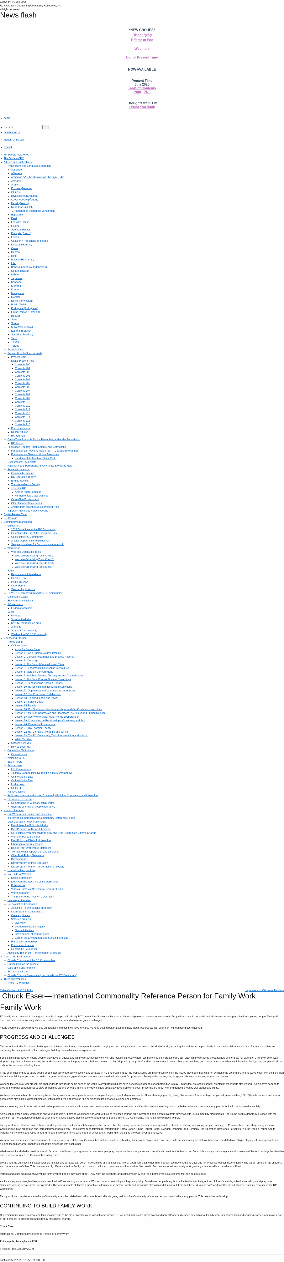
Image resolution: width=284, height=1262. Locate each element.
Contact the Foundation (24, 949)
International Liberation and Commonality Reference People (41, 817)
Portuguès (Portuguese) (24, 308)
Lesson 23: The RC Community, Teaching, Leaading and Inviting (51, 735)
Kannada (16, 282)
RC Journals (18, 435)
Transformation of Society (25, 484)
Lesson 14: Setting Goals (29, 701)
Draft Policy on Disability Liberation (31, 840)
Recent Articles (19, 432)
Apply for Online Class (27, 649)
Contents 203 (22, 375)
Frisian (15, 237)
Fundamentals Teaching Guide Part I (35, 458)
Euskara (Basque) (21, 188)
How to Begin (15, 641)
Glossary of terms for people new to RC (33, 806)
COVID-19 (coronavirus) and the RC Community (34, 593)
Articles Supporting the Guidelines (30, 540)
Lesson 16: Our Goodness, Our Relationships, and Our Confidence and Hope (58, 709)
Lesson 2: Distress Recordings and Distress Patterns (44, 656)
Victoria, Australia (21, 619)
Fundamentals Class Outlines (31, 495)
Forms (11, 570)
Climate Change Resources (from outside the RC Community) (42, 975)
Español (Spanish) (21, 330)
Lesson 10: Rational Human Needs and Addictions (43, 686)
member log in (12, 132)
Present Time (18, 357)
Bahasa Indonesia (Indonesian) (29, 267)
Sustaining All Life (17, 971)
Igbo (13, 263)
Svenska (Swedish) (22, 334)
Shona (15, 323)
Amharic (16, 180)
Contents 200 (22, 364)
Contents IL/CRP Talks (20, 990)
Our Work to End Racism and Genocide (29, 814)
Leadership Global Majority (30, 926)
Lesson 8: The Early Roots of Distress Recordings (43, 679)
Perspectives (14, 765)
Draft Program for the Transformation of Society (37, 866)
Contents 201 (22, 368)
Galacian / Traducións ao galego (29, 240)
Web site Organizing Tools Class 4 (34, 566)
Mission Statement (21, 877)
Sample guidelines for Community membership (37, 544)
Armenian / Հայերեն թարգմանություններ (37, 177)
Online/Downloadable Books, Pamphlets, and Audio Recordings (43, 439)
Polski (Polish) (19, 304)
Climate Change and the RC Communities (31, 960)
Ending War (18, 784)
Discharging (142, 35)
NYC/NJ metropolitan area (26, 623)
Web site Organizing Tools (26, 551)
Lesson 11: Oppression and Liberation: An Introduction (45, 690)
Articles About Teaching (28, 491)
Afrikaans (16, 173)
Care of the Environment (25, 499)
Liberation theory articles (21, 870)
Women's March (20, 892)
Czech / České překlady (24, 199)
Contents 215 (22, 420)
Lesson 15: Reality (25, 705)
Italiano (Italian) (20, 270)
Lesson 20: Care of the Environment (35, 724)
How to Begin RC (21, 746)
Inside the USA (19, 581)
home (7, 118)
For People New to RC (16, 154)
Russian (16, 315)
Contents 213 (22, 413)
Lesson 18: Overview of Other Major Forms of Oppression (47, 716)
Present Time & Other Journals (24, 353)
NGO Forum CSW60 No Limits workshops (34, 881)
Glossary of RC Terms (19, 799)
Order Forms (18, 585)
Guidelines (13, 525)
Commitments (19, 754)
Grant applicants (20, 915)
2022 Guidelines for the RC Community (33, 529)
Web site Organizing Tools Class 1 (34, 555)
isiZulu (15, 274)
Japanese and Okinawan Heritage (264, 990)
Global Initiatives (24, 930)
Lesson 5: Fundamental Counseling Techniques (42, 668)
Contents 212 (22, 409)
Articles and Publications (18, 162)
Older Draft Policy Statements (27, 855)
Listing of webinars (21, 608)
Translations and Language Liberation (29, 165)
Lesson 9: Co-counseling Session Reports (39, 683)
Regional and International (26, 574)
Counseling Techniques (20, 750)
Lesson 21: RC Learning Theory (33, 728)
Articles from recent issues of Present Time (35, 506)
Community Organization (18, 521)
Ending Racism (19, 480)
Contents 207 (22, 390)
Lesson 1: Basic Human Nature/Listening (38, 653)
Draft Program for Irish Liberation (29, 862)
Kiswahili (16, 285)
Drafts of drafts (19, 859)
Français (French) (21, 233)
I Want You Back (142, 107)
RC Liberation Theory (23, 476)
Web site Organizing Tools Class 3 (34, 563)
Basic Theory (14, 761)
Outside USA (18, 578)
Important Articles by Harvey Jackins (27, 510)
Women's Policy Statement (26, 836)
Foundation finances (22, 945)
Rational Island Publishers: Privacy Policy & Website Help (39, 465)
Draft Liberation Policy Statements (26, 821)
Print (137, 92)
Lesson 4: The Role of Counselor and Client (39, 664)
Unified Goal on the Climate (23, 964)
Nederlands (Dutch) (22, 207)
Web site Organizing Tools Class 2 (34, 559)
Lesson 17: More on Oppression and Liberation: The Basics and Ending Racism (60, 713)
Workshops (13, 548)
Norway (15, 615)
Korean (15, 289)
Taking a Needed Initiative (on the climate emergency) (41, 773)
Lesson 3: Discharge (26, 660)
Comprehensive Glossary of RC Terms (32, 803)
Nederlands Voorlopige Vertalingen (35, 210)
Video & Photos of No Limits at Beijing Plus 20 (37, 889)
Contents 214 (22, 417)
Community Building (22, 473)
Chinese (16, 192)
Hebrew (15, 252)
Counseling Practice (15, 638)
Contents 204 (22, 379)
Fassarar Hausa (20, 222)
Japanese (16, 278)
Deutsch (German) (21, 244)
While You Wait (23, 739)
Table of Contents (142, 88)
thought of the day (14, 139)
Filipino (15, 225)
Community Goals (17, 596)
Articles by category (18, 469)
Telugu (15, 342)
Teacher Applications (23, 589)
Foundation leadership (24, 941)
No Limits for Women (19, 874)
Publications (18, 885)
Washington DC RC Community (29, 634)
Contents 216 (22, 424)
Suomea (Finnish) (21, 229)
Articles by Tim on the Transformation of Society (34, 952)
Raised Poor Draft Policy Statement (31, 847)
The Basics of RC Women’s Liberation (32, 896)
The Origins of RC (14, 158)
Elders (3, 990)
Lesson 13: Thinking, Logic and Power (36, 698)
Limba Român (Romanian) (26, 312)
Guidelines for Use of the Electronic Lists (34, 533)
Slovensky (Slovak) (22, 327)
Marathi (15, 297)
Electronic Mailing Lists (20, 600)
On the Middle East (22, 776)
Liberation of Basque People (27, 844)
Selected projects (21, 919)
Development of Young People (32, 934)
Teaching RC (18, 488)
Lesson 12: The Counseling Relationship (38, 694)
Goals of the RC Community (27, 536)
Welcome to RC (16, 758)
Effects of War (142, 40)
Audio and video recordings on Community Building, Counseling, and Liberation (52, 795)
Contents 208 (22, 394)
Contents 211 (22, 405)
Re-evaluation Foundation (22, 904)
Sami (14, 319)
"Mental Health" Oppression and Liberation (35, 851)
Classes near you (21, 743)
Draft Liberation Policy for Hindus (29, 825)
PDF (147, 92)
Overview (20, 922)
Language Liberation (19, 900)
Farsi (14, 218)
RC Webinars (15, 604)
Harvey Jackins (16, 791)
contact (8, 147)
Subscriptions (15, 349)
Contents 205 (22, 383)
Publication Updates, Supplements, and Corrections (36, 447)
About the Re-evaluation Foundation (31, 907)
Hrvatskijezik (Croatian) (24, 195)
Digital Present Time (142, 57)
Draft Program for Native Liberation (31, 829)
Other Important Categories (26, 503)
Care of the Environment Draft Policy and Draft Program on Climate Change (53, 832)
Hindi (14, 255)
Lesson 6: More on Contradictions (34, 671)
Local (10, 611)
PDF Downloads (20, 428)
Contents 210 (22, 402)
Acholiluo (16, 169)
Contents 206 (22, 387)
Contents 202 (22, 372)
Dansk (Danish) (20, 203)
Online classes (19, 645)
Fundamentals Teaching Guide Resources (35, 454)
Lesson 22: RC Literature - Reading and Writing (42, 731)
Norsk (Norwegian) (22, 300)
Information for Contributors (26, 911)
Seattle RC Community (24, 630)
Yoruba (15, 345)
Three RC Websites (15, 979)
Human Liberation (14, 810)
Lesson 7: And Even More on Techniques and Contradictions (49, 675)
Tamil (14, 338)
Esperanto (17, 214)
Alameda (16, 626)
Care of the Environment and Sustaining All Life (41, 937)
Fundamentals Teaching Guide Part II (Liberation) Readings (44, 450)
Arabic (15, 184)
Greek (14, 248)
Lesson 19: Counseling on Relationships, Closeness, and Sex (50, 720)
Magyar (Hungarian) (22, 259)
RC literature (11, 518)
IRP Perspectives (21, 769)
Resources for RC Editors (21, 461)
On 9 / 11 (16, 788)
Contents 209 (22, 398)
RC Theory (17, 443)
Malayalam (17, 293)
